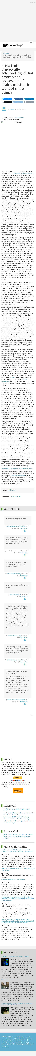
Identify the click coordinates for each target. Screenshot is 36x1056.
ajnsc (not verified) (15, 594)
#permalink (24, 528)
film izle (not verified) (14, 635)
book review (12, 490)
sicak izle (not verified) (14, 574)
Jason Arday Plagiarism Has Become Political (18, 834)
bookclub (6, 53)
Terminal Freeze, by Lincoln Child (13, 880)
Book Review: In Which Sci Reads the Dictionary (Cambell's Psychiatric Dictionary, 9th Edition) (18, 850)
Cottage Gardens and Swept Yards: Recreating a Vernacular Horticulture (18, 1004)
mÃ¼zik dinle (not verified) (15, 660)
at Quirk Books (17, 469)
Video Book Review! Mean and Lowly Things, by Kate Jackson (18, 869)
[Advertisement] (18, 21)
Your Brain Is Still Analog (11, 815)
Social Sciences (15, 496)
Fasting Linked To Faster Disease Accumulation (19, 813)
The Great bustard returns (11, 980)
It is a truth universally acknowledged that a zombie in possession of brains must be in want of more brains (18, 898)
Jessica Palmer (19, 117)
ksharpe (12, 109)
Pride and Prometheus (18, 476)
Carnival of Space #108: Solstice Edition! (15, 957)
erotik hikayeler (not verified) (16, 700)
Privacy (4, 1039)
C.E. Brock (12, 377)
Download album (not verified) (16, 526)
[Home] (13, 46)
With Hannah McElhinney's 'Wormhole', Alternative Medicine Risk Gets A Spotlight (17, 818)
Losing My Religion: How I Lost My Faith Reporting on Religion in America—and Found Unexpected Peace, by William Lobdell (18, 921)
